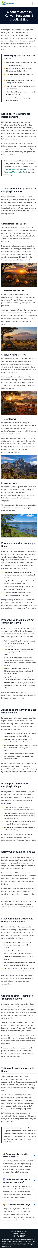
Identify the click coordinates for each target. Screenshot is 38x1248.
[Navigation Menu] (35, 3)
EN (14, 1236)
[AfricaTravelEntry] (8, 3)
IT (24, 1236)
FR (18, 1236)
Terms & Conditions (19, 1233)
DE (21, 1236)
